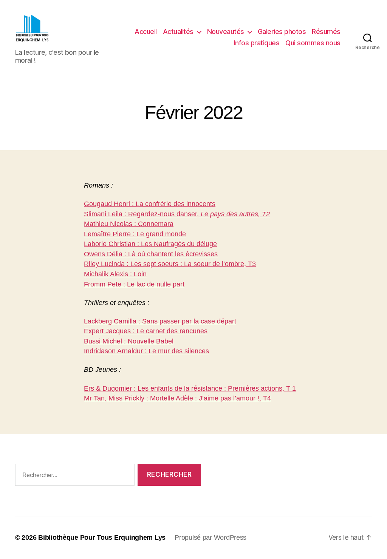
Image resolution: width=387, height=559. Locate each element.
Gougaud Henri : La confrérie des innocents (149, 204)
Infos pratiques (257, 43)
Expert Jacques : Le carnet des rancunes (145, 331)
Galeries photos (282, 31)
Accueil (146, 31)
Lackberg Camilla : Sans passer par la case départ (160, 321)
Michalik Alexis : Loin (115, 274)
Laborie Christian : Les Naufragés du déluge (150, 244)
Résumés (326, 31)
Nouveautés (225, 31)
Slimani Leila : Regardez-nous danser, (177, 214)
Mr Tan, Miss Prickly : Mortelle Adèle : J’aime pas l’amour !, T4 (177, 398)
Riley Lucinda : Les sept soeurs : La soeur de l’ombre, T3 (170, 264)
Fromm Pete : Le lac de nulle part (134, 284)
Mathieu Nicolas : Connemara (128, 224)
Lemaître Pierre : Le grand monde (135, 234)
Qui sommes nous (313, 43)
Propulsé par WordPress (210, 537)
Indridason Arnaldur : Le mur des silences (146, 351)
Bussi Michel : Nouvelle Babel (128, 341)
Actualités (178, 31)
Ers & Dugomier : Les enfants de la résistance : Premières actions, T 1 (190, 388)
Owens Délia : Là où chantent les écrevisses (151, 254)
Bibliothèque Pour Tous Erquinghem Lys (102, 537)
